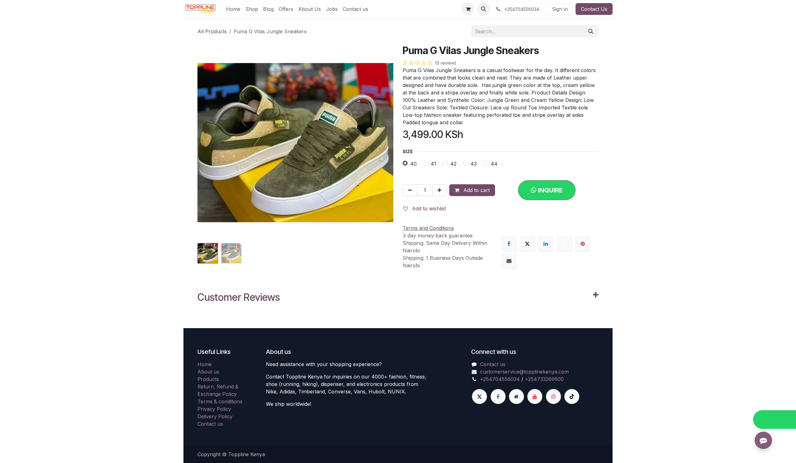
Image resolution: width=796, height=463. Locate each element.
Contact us (210, 424)
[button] (483, 9)
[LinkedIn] (545, 243)
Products (208, 379)
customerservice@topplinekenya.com (524, 372)
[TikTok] (571, 396)
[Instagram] (553, 396)
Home (204, 364)
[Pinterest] (582, 243)
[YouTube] (534, 396)
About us (208, 372)
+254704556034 (500, 379)
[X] (527, 243)
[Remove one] (410, 190)
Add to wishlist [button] (428, 208)
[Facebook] (509, 243)
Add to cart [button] (476, 190)
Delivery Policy (215, 416)
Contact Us (594, 9)
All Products (212, 31)
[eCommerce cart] (467, 9)
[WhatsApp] (564, 243)
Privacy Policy (214, 409)
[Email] (509, 260)
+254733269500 (544, 379)
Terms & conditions (220, 401)
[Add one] (439, 190)
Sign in (560, 9)
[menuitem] (233, 9)
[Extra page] (516, 396)
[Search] (591, 31)
